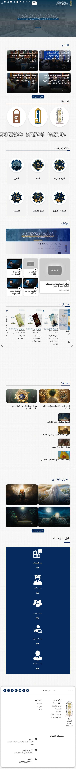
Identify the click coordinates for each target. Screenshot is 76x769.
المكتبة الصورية (56, 717)
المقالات (65, 383)
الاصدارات (65, 304)
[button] (2, 345)
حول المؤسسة (56, 706)
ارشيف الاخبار (39, 97)
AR (29, 1)
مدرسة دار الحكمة (55, 714)
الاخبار (67, 45)
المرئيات (65, 223)
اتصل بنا (39, 706)
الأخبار (40, 709)
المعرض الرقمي (70, 468)
